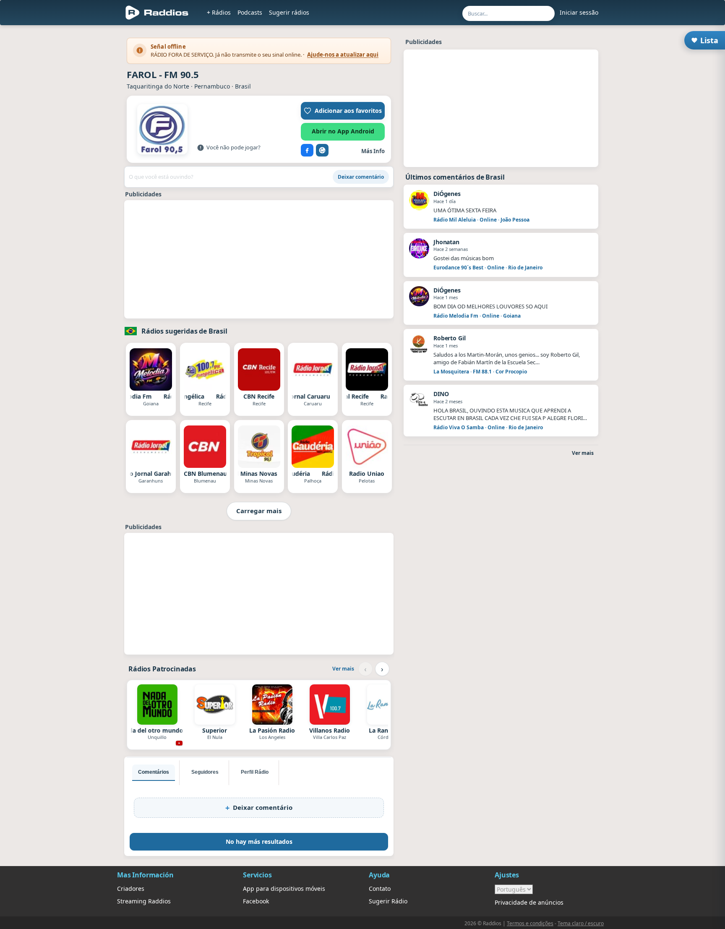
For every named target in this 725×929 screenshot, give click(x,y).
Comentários (153, 772)
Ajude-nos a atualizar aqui (342, 54)
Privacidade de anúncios (529, 902)
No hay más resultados (259, 841)
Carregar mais (259, 510)
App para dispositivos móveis (284, 888)
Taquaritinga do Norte (158, 86)
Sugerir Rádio (388, 901)
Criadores (130, 888)
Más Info (373, 151)
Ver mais (343, 668)
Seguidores (205, 772)
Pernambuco (212, 86)
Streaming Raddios (144, 901)
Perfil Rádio (255, 772)
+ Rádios (219, 12)
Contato (380, 888)
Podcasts (249, 12)
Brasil (243, 86)
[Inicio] (157, 12)
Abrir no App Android (343, 131)
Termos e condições (530, 923)
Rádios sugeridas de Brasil (184, 331)
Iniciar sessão (579, 12)
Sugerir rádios (289, 12)
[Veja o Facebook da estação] (307, 150)
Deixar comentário (361, 176)
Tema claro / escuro (581, 923)
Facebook (256, 901)
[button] (343, 111)
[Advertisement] (259, 259)
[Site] (322, 150)
